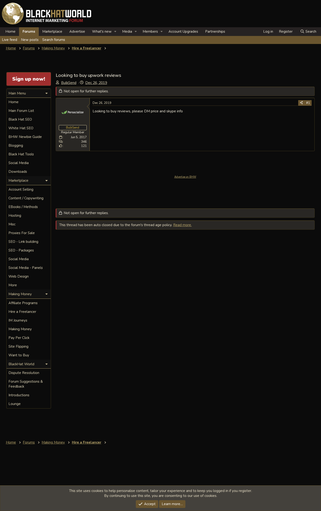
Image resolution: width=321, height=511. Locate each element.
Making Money (20, 329)
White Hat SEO (20, 128)
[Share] (301, 103)
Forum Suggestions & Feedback (25, 384)
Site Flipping (18, 346)
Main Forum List (21, 110)
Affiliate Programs (23, 303)
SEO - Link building (23, 241)
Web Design (18, 276)
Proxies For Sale (21, 233)
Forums (29, 31)
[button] (115, 31)
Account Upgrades (183, 31)
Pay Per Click (18, 337)
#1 (308, 103)
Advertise (77, 31)
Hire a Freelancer (22, 311)
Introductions (18, 395)
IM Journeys (17, 320)
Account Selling (20, 189)
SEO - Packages (21, 250)
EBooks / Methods (23, 206)
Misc (12, 224)
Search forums (53, 39)
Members (150, 31)
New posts (30, 39)
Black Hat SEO (20, 119)
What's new (102, 31)
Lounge (14, 403)
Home (10, 31)
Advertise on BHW (185, 177)
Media (127, 31)
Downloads (17, 171)
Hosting (14, 215)
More (12, 285)
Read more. (182, 225)
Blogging (15, 145)
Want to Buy (18, 355)
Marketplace (52, 31)
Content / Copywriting (25, 198)
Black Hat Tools (21, 154)
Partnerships (215, 31)
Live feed (9, 39)
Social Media (18, 163)
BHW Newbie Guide (25, 136)
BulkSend (68, 82)
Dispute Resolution (23, 372)
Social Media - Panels (25, 267)
